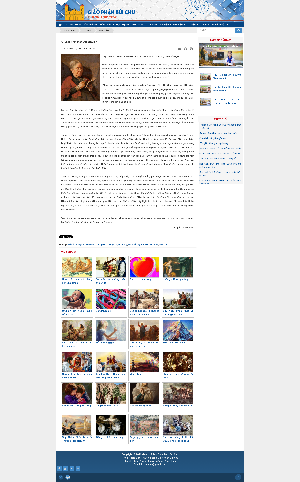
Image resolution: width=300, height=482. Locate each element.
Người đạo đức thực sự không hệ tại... (77, 376)
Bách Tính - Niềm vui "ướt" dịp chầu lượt (220, 153)
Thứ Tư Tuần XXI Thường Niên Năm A (227, 76)
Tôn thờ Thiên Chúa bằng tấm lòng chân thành (111, 376)
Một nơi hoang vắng (140, 405)
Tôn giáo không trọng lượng (213, 143)
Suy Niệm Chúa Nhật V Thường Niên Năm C (77, 439)
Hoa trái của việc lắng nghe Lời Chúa (77, 281)
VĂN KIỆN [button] (164, 24)
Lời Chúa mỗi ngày (220, 40)
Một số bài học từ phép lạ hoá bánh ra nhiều (144, 312)
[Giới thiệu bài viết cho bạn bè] (180, 48)
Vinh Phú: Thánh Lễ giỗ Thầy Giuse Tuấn (220, 148)
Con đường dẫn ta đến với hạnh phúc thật (144, 344)
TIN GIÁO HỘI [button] (71, 24)
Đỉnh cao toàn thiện (174, 342)
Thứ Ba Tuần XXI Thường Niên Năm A (227, 89)
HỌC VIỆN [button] (121, 24)
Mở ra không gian (105, 342)
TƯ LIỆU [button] (191, 24)
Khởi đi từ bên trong (140, 279)
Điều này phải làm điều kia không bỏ (217, 158)
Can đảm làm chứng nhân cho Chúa (111, 281)
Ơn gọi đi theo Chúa (107, 405)
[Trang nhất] (60, 24)
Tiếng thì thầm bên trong (110, 437)
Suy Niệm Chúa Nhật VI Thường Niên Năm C (178, 312)
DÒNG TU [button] (136, 24)
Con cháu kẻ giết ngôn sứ (212, 138)
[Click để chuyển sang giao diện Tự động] (61, 477)
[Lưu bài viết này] (191, 48)
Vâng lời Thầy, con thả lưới (177, 405)
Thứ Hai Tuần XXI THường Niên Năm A (227, 101)
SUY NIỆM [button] (178, 24)
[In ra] (186, 48)
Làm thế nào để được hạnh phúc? (77, 344)
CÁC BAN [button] (150, 24)
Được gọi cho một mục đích (144, 439)
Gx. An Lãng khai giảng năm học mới (218, 133)
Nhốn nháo (135, 374)
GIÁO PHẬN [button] (89, 24)
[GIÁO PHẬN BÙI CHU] (97, 11)
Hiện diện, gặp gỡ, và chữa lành (178, 376)
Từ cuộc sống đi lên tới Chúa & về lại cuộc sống (178, 439)
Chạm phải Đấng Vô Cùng (76, 405)
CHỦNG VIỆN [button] (106, 24)
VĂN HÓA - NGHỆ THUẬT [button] (213, 24)
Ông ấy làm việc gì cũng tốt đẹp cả (77, 312)
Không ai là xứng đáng (175, 279)
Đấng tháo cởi (103, 310)
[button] (220, 55)
